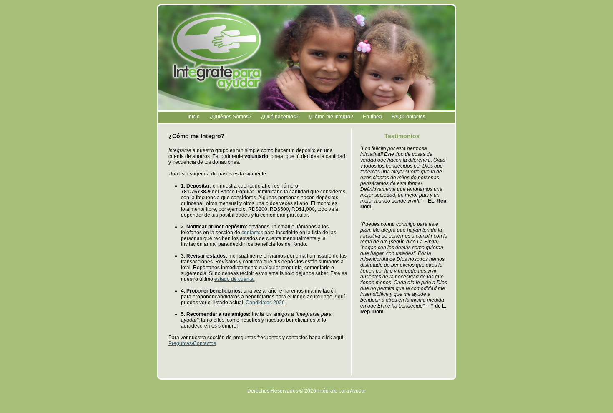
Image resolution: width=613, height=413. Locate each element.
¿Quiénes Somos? (230, 117)
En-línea (372, 117)
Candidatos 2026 (265, 302)
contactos (252, 232)
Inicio (194, 117)
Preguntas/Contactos (192, 343)
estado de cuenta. (234, 279)
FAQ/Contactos (408, 117)
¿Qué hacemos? (280, 117)
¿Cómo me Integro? (330, 117)
